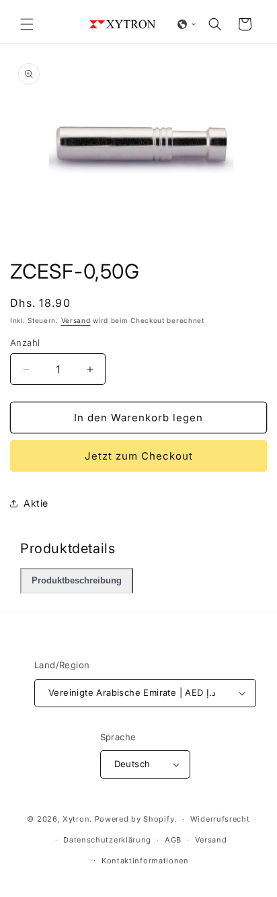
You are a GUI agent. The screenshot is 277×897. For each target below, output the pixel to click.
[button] (27, 24)
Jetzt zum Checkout (139, 456)
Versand (76, 320)
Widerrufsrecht (220, 819)
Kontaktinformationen (145, 860)
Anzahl (25, 342)
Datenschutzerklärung (107, 840)
